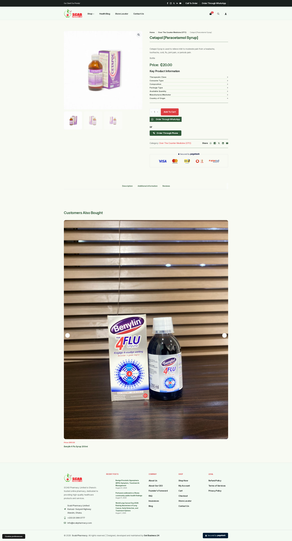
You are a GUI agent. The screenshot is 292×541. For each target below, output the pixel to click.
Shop (89, 14)
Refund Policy (215, 480)
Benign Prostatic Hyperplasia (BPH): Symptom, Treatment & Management (127, 482)
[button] (138, 34)
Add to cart (170, 112)
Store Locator (121, 14)
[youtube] (180, 3)
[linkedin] (177, 3)
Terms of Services (217, 486)
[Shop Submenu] (93, 14)
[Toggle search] (218, 14)
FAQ (150, 496)
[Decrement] (151, 111)
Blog (151, 506)
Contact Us (138, 14)
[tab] (127, 186)
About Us (153, 480)
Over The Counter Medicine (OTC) (172, 32)
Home (152, 32)
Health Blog (104, 14)
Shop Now (183, 480)
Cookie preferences (13, 536)
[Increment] (157, 111)
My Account (184, 486)
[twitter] (174, 3)
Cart (181, 491)
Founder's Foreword (158, 491)
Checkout (183, 496)
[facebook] (167, 3)
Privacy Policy (215, 491)
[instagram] (171, 3)
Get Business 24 (151, 535)
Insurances (154, 501)
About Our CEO (156, 486)
